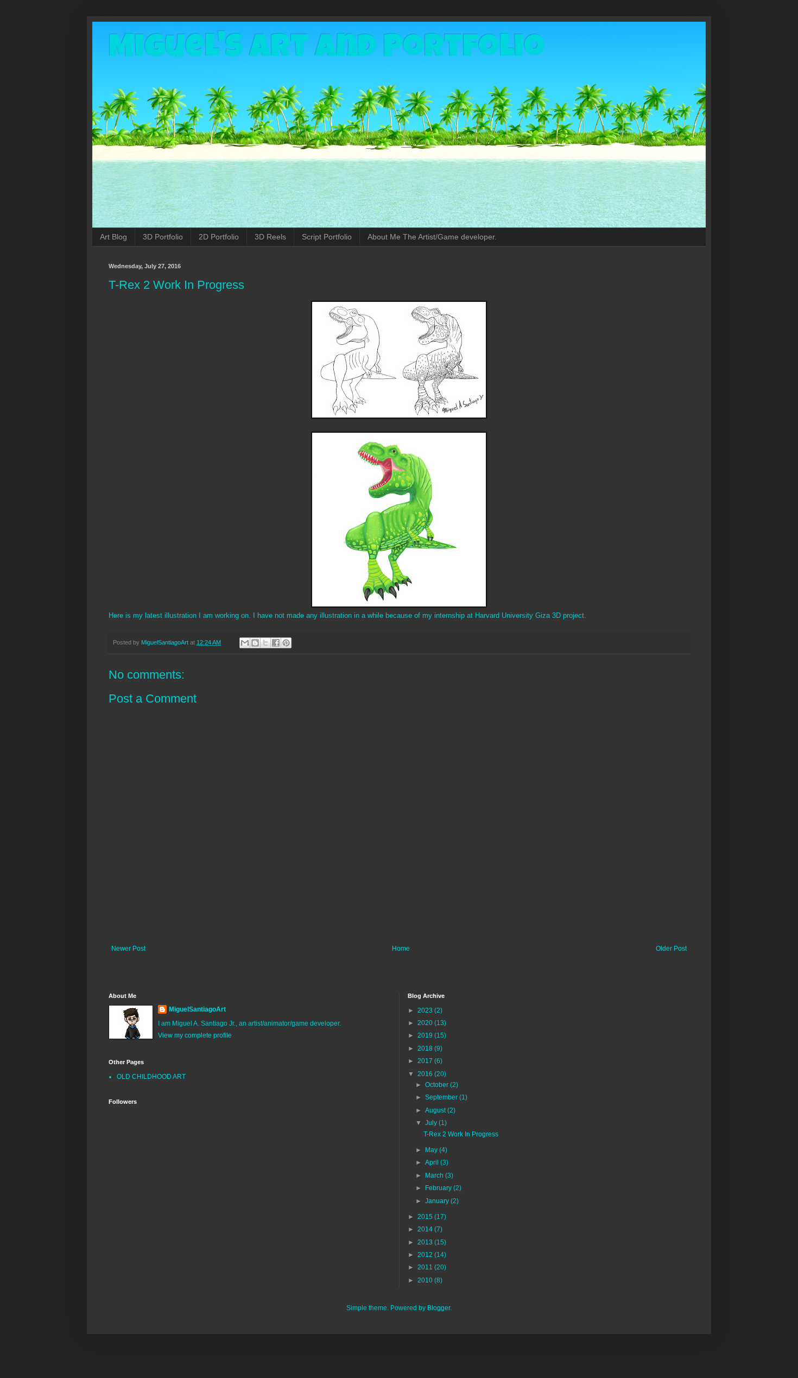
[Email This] (244, 642)
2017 (425, 1061)
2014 (425, 1229)
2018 (425, 1048)
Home (401, 948)
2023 (425, 1010)
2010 (425, 1280)
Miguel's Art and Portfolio (327, 50)
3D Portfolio (163, 236)
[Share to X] (265, 642)
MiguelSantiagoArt (197, 1009)
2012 (425, 1255)
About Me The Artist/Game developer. (432, 236)
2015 (425, 1217)
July (432, 1123)
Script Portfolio (327, 236)
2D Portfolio (219, 236)
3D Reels (270, 236)
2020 (425, 1023)
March (435, 1175)
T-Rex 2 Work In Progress (460, 1134)
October (437, 1085)
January (438, 1201)
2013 (425, 1242)
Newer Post (128, 948)
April (432, 1162)
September (442, 1097)
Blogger (438, 1308)
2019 (425, 1035)
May (432, 1150)
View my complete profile (195, 1035)
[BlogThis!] (255, 642)
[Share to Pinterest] (286, 642)
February (439, 1188)
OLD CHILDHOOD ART (151, 1076)
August (436, 1110)
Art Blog (113, 236)
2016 (425, 1074)
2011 (425, 1267)
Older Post (671, 948)
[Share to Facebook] (275, 642)
